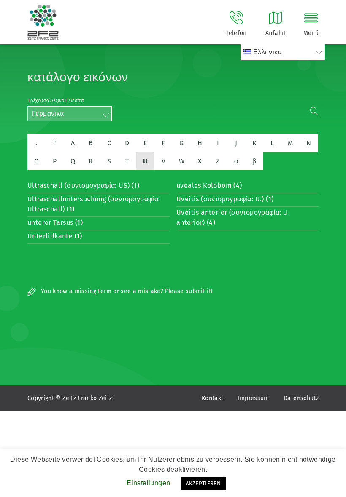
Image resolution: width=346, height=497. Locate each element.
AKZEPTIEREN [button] (203, 483)
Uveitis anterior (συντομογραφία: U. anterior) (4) (233, 217)
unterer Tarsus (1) (55, 223)
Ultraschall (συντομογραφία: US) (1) (83, 186)
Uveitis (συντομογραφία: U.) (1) (224, 199)
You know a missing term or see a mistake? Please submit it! (126, 291)
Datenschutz (301, 398)
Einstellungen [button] (148, 482)
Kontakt (212, 398)
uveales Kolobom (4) (209, 186)
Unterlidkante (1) (54, 236)
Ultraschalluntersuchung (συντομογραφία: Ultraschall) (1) (93, 204)
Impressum (253, 398)
